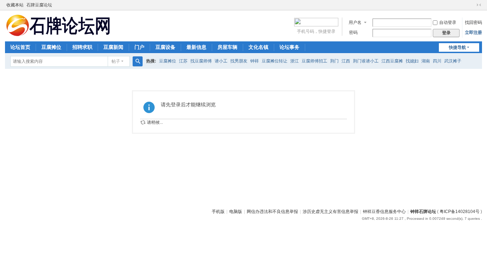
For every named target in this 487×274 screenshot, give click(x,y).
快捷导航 (457, 47)
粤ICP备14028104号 (460, 211)
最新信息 (196, 47)
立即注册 (473, 32)
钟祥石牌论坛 (423, 211)
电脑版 (235, 211)
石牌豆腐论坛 (39, 4)
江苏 (183, 61)
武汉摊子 (452, 61)
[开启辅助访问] (472, 5)
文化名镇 (258, 47)
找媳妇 (412, 61)
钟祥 (254, 61)
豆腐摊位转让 (274, 61)
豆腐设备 (165, 47)
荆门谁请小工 (366, 61)
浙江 (294, 61)
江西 (346, 61)
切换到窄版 (479, 5)
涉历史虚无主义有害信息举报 (330, 211)
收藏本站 (15, 4)
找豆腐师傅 (201, 61)
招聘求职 (82, 47)
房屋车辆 (227, 47)
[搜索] (138, 61)
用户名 (355, 22)
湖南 (425, 61)
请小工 (221, 61)
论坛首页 (20, 47)
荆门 (334, 61)
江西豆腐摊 (392, 61)
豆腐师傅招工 (314, 61)
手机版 (218, 211)
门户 (139, 47)
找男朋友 (238, 61)
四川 (437, 61)
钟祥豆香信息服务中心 (384, 211)
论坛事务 (289, 47)
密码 (353, 32)
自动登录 (447, 22)
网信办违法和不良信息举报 (272, 211)
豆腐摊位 (51, 47)
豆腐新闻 (113, 47)
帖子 (116, 61)
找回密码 (473, 22)
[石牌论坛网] (58, 24)
